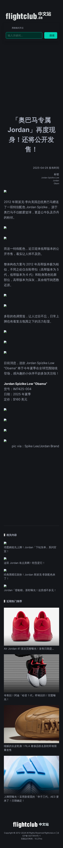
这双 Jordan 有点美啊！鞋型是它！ (24, 562)
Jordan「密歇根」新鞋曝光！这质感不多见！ (30, 590)
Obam (56, 183)
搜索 (52, 35)
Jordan (56, 180)
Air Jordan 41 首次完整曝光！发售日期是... (29, 648)
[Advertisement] (31, 68)
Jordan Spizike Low (50, 177)
